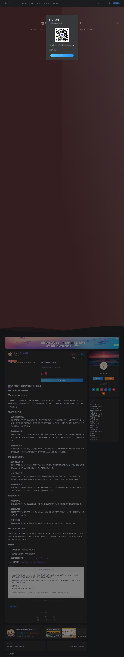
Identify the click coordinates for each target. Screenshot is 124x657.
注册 (60, 24)
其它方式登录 (54, 24)
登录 (62, 55)
